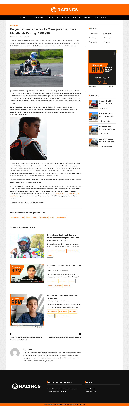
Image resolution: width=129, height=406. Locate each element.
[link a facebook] (110, 1)
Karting (35, 217)
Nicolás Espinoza (51, 240)
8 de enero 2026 (105, 121)
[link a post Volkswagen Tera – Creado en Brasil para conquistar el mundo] (93, 134)
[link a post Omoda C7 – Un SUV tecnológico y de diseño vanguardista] (93, 147)
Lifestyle (76, 18)
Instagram (95, 38)
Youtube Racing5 (100, 18)
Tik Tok (107, 42)
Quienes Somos (90, 389)
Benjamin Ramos (15, 217)
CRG (23, 217)
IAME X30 (28, 217)
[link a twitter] (111, 1)
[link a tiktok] (119, 1)
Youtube (108, 38)
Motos (51, 18)
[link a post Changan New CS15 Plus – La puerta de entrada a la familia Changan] (93, 109)
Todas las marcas (90, 391)
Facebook (94, 34)
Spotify (94, 42)
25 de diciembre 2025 (106, 147)
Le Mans (52, 217)
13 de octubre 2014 (25, 37)
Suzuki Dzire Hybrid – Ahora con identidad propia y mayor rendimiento (106, 115)
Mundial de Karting (61, 217)
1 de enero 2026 (105, 134)
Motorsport (38, 18)
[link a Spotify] (117, 1)
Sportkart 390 (58, 285)
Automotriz (24, 18)
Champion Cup (61, 251)
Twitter (108, 34)
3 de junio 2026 (64, 240)
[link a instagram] (113, 1)
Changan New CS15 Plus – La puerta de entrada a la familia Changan (106, 102)
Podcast (87, 18)
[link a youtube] (115, 1)
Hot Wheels (72, 281)
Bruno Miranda (51, 251)
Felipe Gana (13, 37)
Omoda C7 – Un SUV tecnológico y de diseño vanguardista (107, 140)
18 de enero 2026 (105, 108)
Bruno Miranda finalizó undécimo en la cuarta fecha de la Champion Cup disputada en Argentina (63, 238)
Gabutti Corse (62, 281)
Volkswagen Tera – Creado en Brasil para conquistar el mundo (106, 127)
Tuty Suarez (67, 285)
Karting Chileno (44, 217)
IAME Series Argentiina (73, 251)
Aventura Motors (52, 281)
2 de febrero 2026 (64, 271)
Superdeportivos (63, 18)
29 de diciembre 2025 (65, 301)
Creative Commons (79, 405)
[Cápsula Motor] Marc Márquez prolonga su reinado (65, 337)
